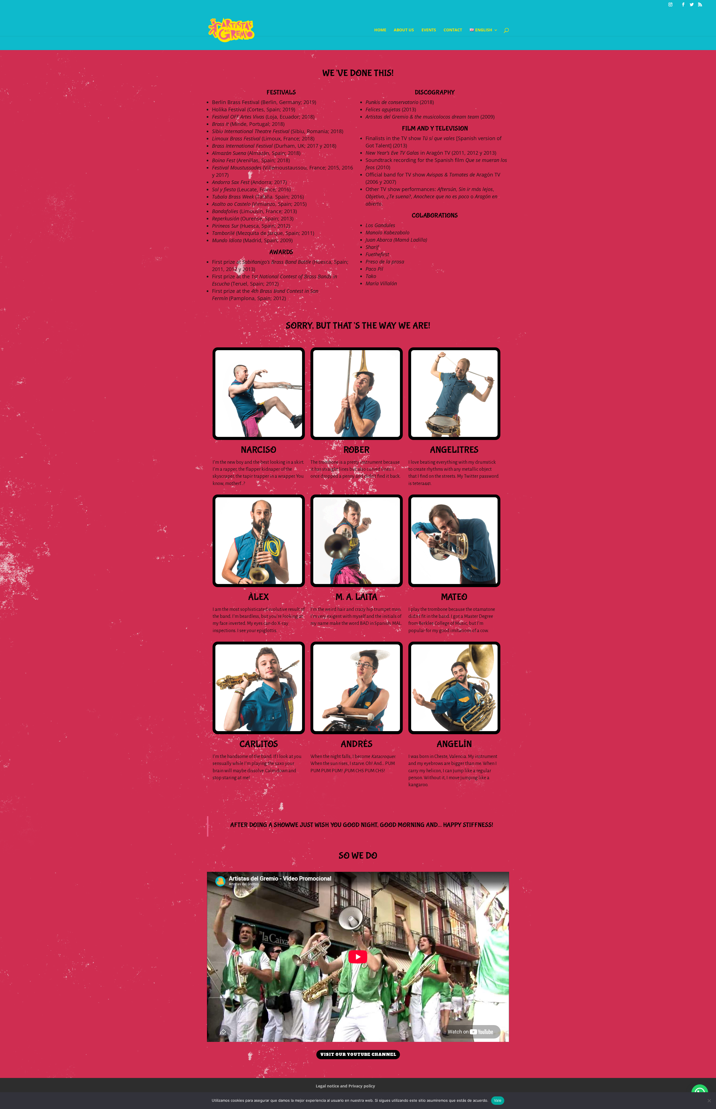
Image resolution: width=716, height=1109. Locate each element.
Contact (453, 30)
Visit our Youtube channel (358, 1054)
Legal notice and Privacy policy (345, 1086)
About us (404, 30)
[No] (709, 1100)
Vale (497, 1100)
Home (380, 30)
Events (428, 30)
